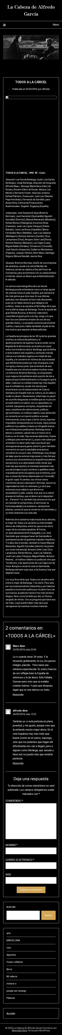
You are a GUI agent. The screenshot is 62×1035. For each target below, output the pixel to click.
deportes (11, 954)
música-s (11, 983)
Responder (18, 694)
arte (9, 933)
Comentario (14, 800)
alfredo (46, 89)
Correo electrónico (20, 859)
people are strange (16, 990)
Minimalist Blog (19, 1030)
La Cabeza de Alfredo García (31, 10)
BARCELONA (13, 940)
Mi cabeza (12, 976)
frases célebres (15, 962)
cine (9, 947)
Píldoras (11, 998)
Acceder (11, 1013)
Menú (56, 24)
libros (9, 969)
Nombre (12, 845)
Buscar (11, 907)
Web (8, 874)
